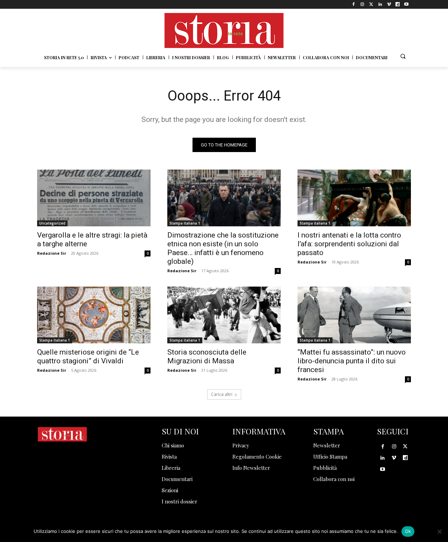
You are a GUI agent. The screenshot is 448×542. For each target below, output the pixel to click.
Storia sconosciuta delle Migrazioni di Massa (206, 356)
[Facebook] (353, 4)
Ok (408, 531)
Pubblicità (325, 467)
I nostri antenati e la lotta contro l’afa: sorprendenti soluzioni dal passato (349, 244)
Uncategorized (52, 223)
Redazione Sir (51, 253)
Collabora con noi (334, 478)
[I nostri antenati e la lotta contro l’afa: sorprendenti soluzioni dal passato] (354, 198)
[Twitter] (371, 4)
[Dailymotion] (397, 4)
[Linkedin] (380, 4)
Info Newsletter (251, 467)
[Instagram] (362, 4)
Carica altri (221, 394)
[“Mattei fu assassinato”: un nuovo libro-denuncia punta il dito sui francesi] (354, 315)
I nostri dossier (179, 501)
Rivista (169, 456)
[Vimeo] (388, 4)
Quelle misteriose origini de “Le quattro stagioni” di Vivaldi (88, 356)
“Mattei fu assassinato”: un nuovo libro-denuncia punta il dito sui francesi (352, 361)
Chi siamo (173, 445)
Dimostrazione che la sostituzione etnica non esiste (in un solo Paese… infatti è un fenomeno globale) (223, 248)
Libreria (171, 467)
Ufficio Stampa (330, 456)
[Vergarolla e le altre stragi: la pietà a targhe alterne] (93, 198)
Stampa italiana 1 (184, 223)
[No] (439, 531)
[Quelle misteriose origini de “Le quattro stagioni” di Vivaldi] (93, 315)
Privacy (240, 445)
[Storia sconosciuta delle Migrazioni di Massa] (224, 315)
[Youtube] (406, 4)
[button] (403, 56)
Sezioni (170, 490)
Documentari (177, 478)
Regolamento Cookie (257, 456)
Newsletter (326, 445)
